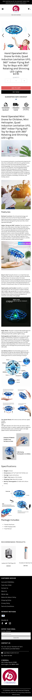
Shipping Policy (6, 600)
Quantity (16, 77)
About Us (4, 591)
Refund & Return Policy (8, 597)
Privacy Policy (5, 603)
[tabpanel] (16, 35)
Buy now (16, 92)
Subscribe (16, 637)
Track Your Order (6, 585)
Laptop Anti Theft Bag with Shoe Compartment (9, 564)
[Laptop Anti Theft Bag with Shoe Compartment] (8, 553)
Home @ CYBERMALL (7, 582)
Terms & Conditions (7, 606)
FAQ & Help (4, 594)
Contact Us (4, 588)
